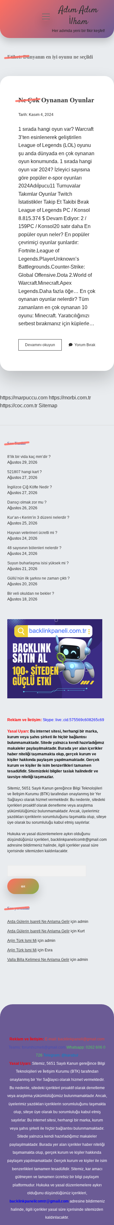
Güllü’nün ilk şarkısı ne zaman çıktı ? (38, 578)
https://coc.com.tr (18, 405)
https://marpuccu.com (24, 397)
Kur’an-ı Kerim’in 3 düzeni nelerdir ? (38, 517)
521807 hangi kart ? (24, 472)
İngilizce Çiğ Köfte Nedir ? (29, 487)
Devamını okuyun (43, 346)
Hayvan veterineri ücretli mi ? (32, 532)
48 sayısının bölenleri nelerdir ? (34, 548)
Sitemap (48, 405)
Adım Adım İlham (78, 16)
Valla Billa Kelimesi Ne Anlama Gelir (38, 959)
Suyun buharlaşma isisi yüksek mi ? (38, 563)
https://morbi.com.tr (70, 397)
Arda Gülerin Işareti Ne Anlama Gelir (38, 921)
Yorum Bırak (84, 345)
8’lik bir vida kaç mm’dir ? (29, 456)
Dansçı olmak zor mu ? (27, 502)
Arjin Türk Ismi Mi (22, 940)
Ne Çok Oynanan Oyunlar (56, 100)
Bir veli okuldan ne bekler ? (30, 593)
